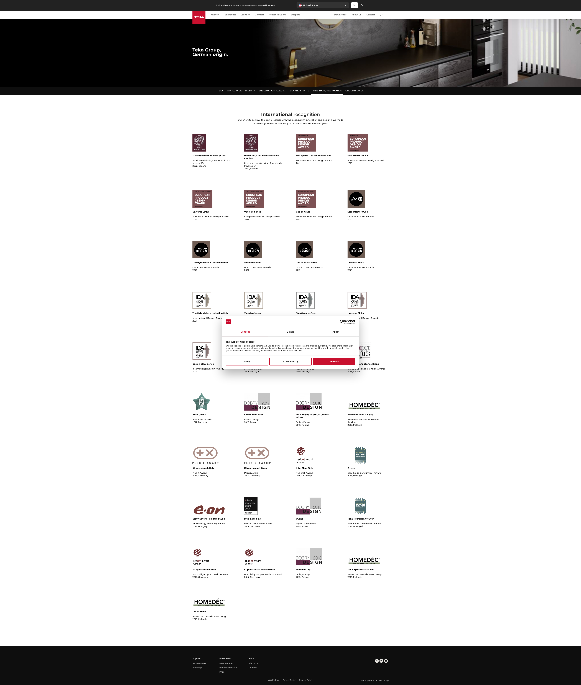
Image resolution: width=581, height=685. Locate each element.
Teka (220, 90)
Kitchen (215, 15)
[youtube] (381, 661)
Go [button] (354, 5)
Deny (247, 361)
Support (295, 15)
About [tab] (336, 332)
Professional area (228, 667)
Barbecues (230, 15)
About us (356, 14)
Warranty (197, 667)
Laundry (245, 15)
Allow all (334, 361)
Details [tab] (290, 332)
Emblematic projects (271, 90)
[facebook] (377, 661)
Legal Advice (273, 680)
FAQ (221, 672)
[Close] (362, 5)
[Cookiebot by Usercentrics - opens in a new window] (342, 322)
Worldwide (234, 90)
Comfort (259, 15)
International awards (327, 90)
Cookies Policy (305, 680)
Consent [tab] (245, 332)
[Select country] (387, 14)
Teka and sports (298, 90)
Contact (370, 14)
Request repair (199, 663)
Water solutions (277, 15)
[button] (322, 5)
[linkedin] (386, 661)
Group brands (354, 90)
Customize (288, 361)
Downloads (340, 14)
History (250, 90)
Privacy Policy (289, 680)
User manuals (226, 663)
